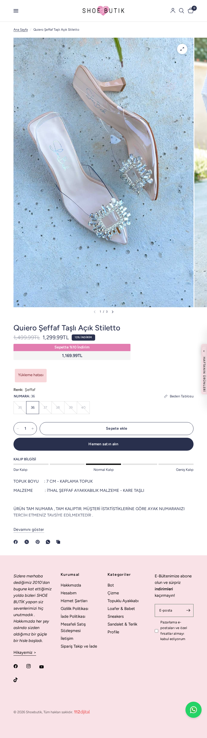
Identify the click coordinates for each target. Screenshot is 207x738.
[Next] (112, 311)
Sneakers (116, 616)
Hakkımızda (71, 585)
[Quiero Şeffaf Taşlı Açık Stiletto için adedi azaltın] (18, 428)
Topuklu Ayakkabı (123, 600)
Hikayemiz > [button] (24, 652)
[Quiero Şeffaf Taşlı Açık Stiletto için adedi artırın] (33, 428)
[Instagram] (32, 666)
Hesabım (69, 593)
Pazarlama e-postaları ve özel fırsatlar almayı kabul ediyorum (173, 630)
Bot (111, 585)
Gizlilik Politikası (74, 608)
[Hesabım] (173, 11)
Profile (113, 632)
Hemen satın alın (103, 444)
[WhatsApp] (49, 542)
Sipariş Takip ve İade (79, 646)
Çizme (113, 593)
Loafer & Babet (121, 608)
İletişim (67, 638)
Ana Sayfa (20, 29)
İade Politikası (73, 616)
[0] (190, 11)
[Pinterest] (39, 542)
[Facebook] (16, 542)
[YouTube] (45, 667)
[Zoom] (182, 49)
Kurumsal (70, 575)
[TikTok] (19, 680)
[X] (28, 542)
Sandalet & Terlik (122, 624)
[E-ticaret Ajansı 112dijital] (82, 711)
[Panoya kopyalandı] (59, 542)
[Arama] (181, 11)
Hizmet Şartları (74, 600)
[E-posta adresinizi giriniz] (188, 610)
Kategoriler (119, 575)
